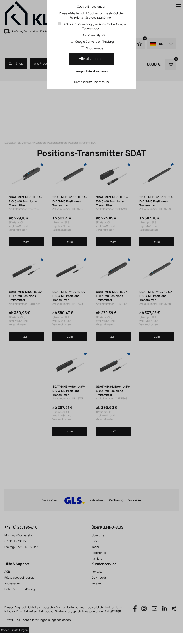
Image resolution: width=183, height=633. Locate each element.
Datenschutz (83, 82)
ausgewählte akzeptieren (92, 71)
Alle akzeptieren (91, 59)
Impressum (101, 82)
